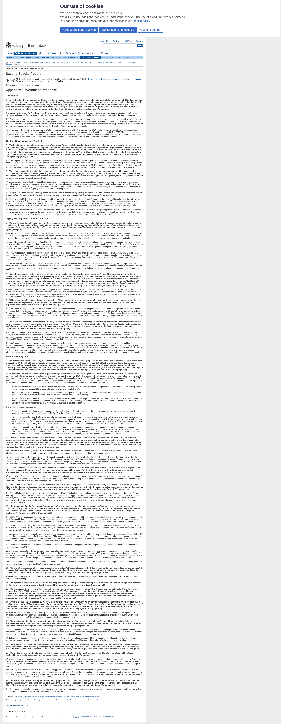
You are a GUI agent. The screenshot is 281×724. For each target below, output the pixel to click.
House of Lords (32, 58)
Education (105, 53)
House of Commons (15, 58)
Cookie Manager (108, 716)
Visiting (95, 53)
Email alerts (117, 41)
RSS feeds (128, 41)
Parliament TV (108, 58)
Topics (126, 58)
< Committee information (17, 706)
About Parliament (68, 53)
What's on (45, 58)
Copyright (76, 717)
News (118, 58)
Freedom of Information (42, 717)
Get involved (83, 53)
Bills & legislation (59, 58)
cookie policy (141, 21)
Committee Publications (80, 62)
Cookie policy (97, 716)
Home (9, 53)
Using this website (64, 717)
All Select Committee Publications (101, 62)
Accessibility (105, 41)
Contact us (139, 41)
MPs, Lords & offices (48, 53)
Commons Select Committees (125, 62)
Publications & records (90, 58)
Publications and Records (61, 62)
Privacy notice (86, 716)
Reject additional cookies (118, 29)
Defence (9, 64)
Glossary (18, 717)
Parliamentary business (25, 53)
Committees (73, 58)
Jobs (54, 717)
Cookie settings (150, 29)
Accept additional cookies (79, 29)
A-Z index (9, 717)
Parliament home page (24, 62)
